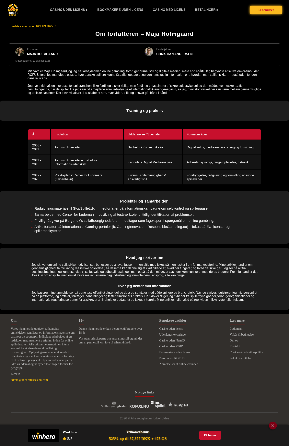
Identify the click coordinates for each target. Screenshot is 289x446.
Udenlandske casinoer (173, 334)
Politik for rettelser (241, 358)
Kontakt (235, 346)
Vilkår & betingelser (242, 334)
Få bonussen (266, 10)
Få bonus (210, 435)
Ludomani (236, 328)
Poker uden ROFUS (172, 358)
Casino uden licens (67, 9)
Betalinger (205, 9)
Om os (234, 340)
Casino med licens (169, 9)
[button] (282, 406)
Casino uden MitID (171, 346)
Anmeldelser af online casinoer (178, 364)
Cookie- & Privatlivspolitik (246, 352)
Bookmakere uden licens (120, 9)
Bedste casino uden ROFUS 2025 (32, 26)
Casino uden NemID (172, 340)
